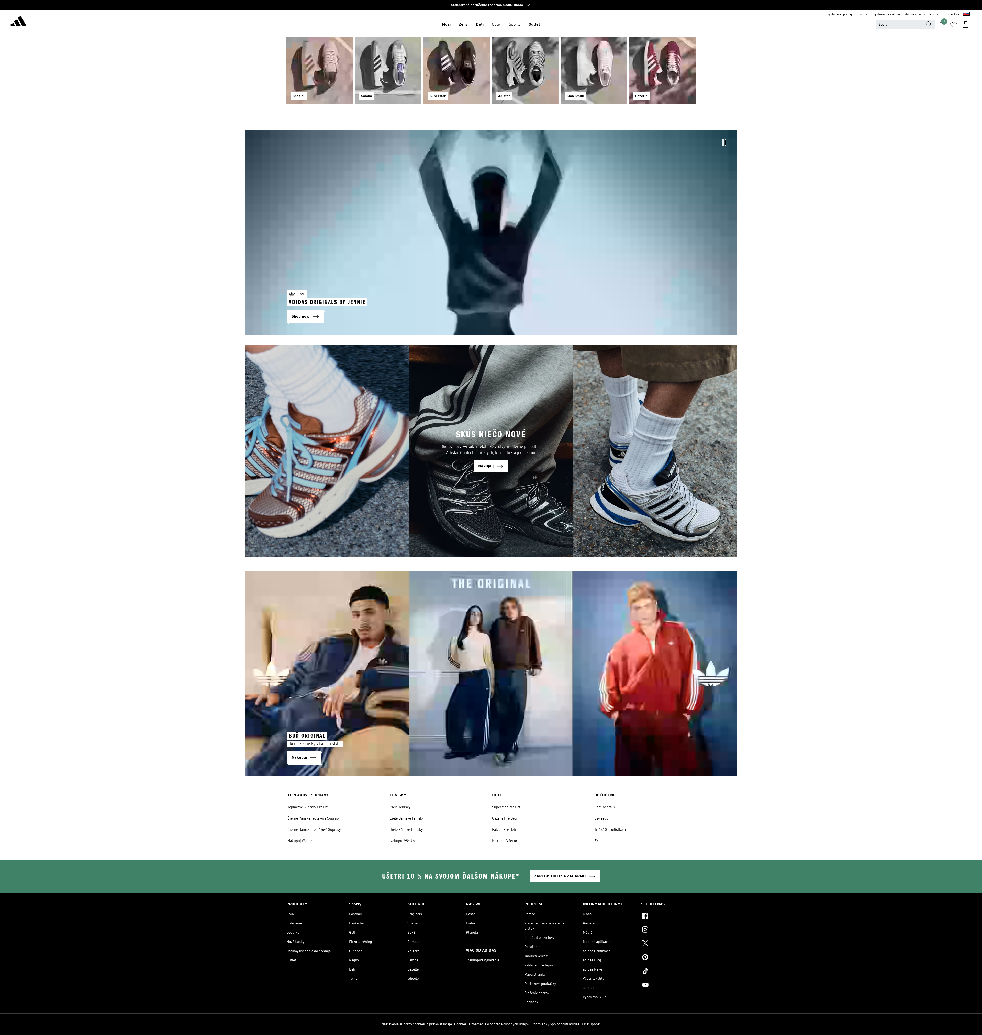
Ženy (463, 25)
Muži (446, 25)
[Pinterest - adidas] (668, 958)
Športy (514, 25)
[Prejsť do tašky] (965, 24)
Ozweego (601, 818)
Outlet (534, 25)
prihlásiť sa (951, 14)
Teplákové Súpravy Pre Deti (308, 807)
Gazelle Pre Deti (504, 818)
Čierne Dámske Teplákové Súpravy (314, 830)
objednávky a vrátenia (886, 14)
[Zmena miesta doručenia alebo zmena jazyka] (966, 14)
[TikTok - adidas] (668, 972)
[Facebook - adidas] (668, 916)
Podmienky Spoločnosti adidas (555, 1024)
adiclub (934, 14)
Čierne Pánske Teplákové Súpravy (313, 818)
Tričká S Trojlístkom (610, 830)
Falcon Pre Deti (504, 830)
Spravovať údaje (439, 1024)
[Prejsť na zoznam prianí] (953, 24)
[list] (491, 73)
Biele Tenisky (400, 807)
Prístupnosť (591, 1024)
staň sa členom (915, 14)
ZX (596, 841)
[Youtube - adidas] (668, 986)
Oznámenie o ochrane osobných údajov (499, 1024)
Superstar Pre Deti (506, 807)
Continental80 (605, 807)
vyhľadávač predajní (841, 14)
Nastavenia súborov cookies (403, 1024)
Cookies (460, 1024)
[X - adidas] (668, 944)
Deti (480, 25)
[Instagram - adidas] (668, 930)
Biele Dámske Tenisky (407, 818)
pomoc (863, 14)
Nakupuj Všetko (299, 841)
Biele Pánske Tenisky (406, 830)
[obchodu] (18, 22)
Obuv (496, 25)
